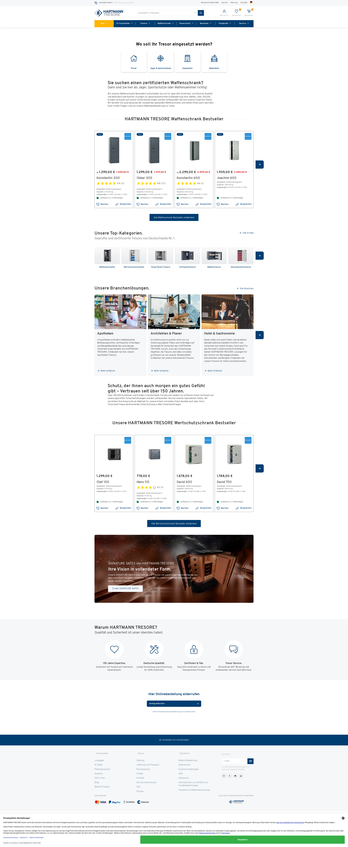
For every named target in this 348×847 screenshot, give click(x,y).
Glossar (140, 791)
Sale (102, 23)
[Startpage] (108, 13)
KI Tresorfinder (123, 23)
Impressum (183, 778)
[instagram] (224, 776)
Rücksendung (142, 769)
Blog (96, 782)
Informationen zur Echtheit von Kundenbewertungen (193, 784)
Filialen (139, 773)
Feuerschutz (184, 23)
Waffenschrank (164, 23)
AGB (180, 773)
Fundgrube (223, 23)
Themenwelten (102, 753)
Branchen (204, 23)
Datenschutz (184, 765)
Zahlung (140, 760)
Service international (146, 782)
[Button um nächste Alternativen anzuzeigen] (260, 164)
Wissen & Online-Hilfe (210, 2)
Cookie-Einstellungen (188, 769)
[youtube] (235, 776)
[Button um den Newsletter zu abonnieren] (250, 761)
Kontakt (243, 2)
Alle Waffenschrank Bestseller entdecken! (174, 217)
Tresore (143, 23)
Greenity (98, 773)
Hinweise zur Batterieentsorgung (194, 790)
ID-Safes (98, 765)
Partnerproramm (102, 769)
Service (224, 2)
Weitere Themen (102, 787)
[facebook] (229, 776)
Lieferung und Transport (147, 765)
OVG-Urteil (99, 778)
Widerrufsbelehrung (187, 760)
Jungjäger (99, 760)
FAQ (138, 787)
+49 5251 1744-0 (105, 3)
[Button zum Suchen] (201, 13)
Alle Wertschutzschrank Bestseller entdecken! (174, 523)
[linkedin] (241, 776)
